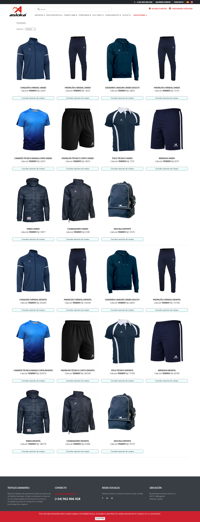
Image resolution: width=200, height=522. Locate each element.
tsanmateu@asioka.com (65, 493)
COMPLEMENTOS (112, 15)
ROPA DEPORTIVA (53, 15)
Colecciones (139, 15)
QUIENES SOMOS (163, 2)
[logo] (18, 11)
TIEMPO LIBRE (70, 15)
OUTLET (125, 15)
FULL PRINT (97, 15)
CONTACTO (179, 2)
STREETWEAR (84, 15)
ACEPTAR (100, 519)
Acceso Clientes (159, 8)
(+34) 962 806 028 (144, 2)
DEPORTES (39, 15)
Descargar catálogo (182, 8)
